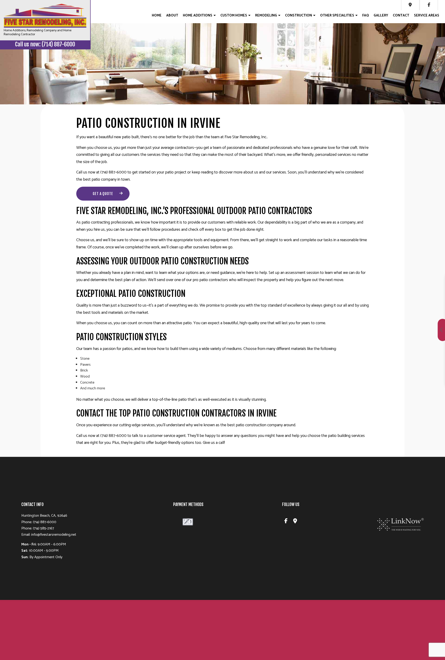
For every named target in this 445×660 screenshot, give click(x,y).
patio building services (346, 435)
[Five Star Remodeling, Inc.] (45, 16)
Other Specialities (337, 15)
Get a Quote (103, 193)
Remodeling (266, 15)
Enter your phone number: (360, 308)
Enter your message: (356, 340)
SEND (410, 372)
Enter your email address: (360, 324)
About (172, 15)
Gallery (381, 15)
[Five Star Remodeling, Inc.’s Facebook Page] (429, 5)
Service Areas (426, 15)
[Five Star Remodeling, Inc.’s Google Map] (410, 5)
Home (157, 15)
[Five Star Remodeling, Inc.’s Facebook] (286, 522)
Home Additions (197, 15)
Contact (401, 15)
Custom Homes (233, 15)
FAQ (365, 15)
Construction (298, 15)
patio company (104, 179)
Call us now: (45, 44)
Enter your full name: (357, 292)
